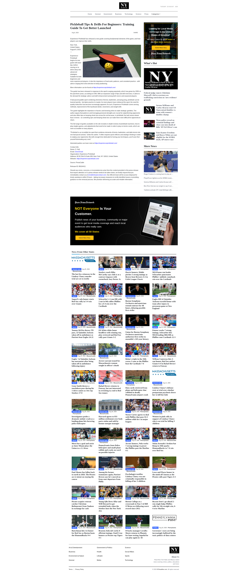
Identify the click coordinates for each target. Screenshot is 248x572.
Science (138, 14)
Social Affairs (129, 552)
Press (146, 14)
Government (108, 14)
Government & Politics (104, 547)
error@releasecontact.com (97, 175)
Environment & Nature (76, 556)
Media (99, 560)
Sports (127, 556)
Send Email (79, 152)
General (98, 14)
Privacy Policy (79, 569)
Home (90, 14)
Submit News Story (161, 47)
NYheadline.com (162, 569)
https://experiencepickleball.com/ (104, 87)
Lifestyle (100, 556)
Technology (129, 14)
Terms (71, 569)
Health (99, 552)
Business (118, 14)
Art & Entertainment (75, 547)
